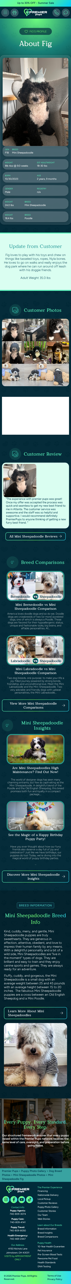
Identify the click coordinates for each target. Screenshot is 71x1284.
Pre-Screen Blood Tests (50, 1254)
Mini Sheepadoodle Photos (29, 1175)
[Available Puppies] (14, 13)
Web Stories (44, 1219)
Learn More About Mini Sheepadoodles (26, 1013)
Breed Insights (45, 1232)
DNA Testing (44, 1266)
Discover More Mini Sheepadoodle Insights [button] (33, 877)
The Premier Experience (49, 1187)
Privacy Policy (54, 1279)
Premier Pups (10, 1171)
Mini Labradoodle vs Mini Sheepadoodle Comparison (36, 671)
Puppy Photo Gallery (33, 1171)
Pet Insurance (45, 1250)
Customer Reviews (47, 1203)
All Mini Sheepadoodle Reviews (33, 536)
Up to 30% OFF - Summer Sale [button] (35, 2)
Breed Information (47, 1228)
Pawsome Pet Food (47, 1258)
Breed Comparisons (48, 1236)
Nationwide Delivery (48, 1195)
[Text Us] (66, 13)
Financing (43, 1191)
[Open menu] (5, 13)
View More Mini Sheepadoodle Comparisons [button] (33, 705)
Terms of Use (54, 1275)
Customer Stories (47, 1211)
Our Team (43, 1215)
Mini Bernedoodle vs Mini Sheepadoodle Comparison (36, 607)
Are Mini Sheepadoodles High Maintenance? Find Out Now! (35, 770)
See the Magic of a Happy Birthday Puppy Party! (35, 837)
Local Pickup (44, 1199)
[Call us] (56, 13)
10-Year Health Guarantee (51, 1246)
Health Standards (47, 1262)
